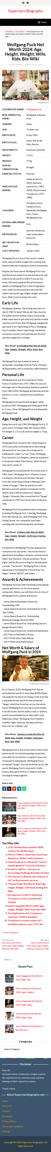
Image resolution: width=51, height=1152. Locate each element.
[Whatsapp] (24, 789)
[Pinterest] (23, 3)
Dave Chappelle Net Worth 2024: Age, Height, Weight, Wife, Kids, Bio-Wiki (32, 831)
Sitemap (6, 1131)
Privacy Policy (9, 1121)
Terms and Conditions (12, 1126)
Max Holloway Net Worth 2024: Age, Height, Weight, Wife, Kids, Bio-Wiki (32, 818)
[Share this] (4, 789)
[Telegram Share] (19, 789)
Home (5, 1100)
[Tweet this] (9, 789)
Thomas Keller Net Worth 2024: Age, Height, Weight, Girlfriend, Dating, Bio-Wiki (28, 887)
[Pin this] (14, 789)
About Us (6, 1105)
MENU (44, 22)
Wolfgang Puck (34, 109)
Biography (14, 932)
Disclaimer (7, 1116)
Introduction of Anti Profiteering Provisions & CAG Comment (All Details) (25, 898)
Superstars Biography (25, 11)
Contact (6, 1111)
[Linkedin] (28, 3)
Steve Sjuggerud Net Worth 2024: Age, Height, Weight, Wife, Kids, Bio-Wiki (33, 805)
